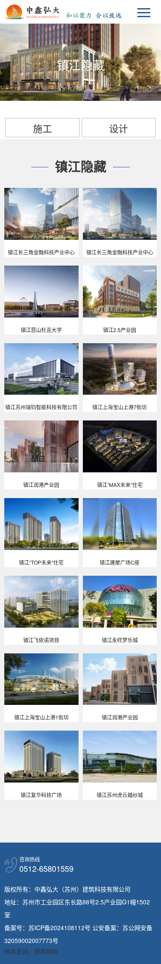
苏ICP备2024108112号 (59, 927)
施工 (42, 128)
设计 (118, 128)
